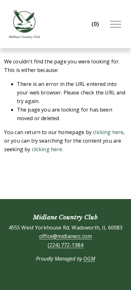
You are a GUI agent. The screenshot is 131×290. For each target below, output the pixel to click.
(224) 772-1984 (65, 245)
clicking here (108, 132)
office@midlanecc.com (65, 236)
